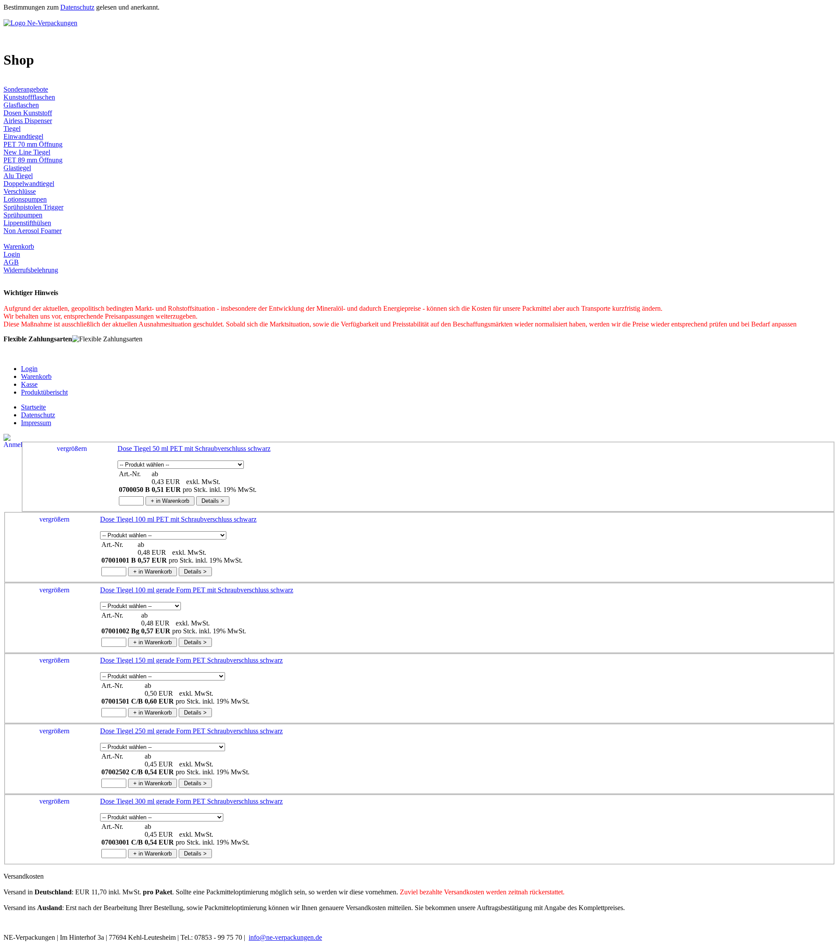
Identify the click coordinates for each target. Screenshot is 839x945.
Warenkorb (18, 246)
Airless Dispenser (27, 120)
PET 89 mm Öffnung (32, 160)
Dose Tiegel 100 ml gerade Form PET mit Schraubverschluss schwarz (196, 590)
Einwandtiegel (23, 136)
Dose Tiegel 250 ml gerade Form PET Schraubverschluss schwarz (191, 731)
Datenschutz (77, 7)
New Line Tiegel (26, 152)
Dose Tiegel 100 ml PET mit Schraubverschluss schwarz (178, 519)
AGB (11, 262)
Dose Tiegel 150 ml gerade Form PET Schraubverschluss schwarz (191, 660)
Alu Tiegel (18, 175)
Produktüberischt (44, 392)
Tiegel (12, 128)
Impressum (36, 422)
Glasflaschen (21, 105)
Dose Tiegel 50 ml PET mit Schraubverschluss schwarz (194, 448)
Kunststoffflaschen (29, 97)
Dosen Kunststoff (27, 113)
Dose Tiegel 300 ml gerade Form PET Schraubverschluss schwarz (191, 801)
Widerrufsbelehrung (30, 270)
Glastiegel (17, 168)
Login (11, 254)
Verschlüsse (19, 191)
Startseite (33, 407)
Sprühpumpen (22, 215)
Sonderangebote (25, 89)
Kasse (29, 384)
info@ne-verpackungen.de (285, 937)
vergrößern (72, 448)
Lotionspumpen (25, 199)
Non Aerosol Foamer (32, 230)
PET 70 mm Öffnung (32, 144)
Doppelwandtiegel (28, 183)
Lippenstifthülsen (27, 223)
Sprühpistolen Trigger (33, 207)
